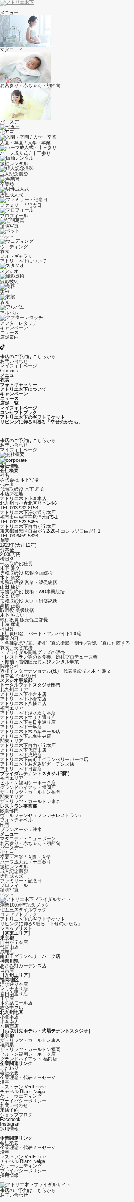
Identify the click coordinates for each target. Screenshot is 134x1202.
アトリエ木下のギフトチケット (32, 919)
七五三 (7, 852)
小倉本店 (9, 1017)
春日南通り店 (14, 993)
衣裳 (4, 251)
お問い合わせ (14, 1105)
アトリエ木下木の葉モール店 (30, 731)
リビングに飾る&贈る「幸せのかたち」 (41, 923)
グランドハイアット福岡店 (28, 787)
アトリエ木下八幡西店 (23, 703)
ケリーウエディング (21, 1096)
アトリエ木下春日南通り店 (28, 722)
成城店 (7, 951)
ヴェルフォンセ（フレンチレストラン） (42, 815)
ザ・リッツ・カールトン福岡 (30, 792)
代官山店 (9, 947)
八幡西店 (9, 1026)
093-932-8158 (24, 507)
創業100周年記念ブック (24, 905)
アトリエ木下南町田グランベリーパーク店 (44, 759)
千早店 (7, 998)
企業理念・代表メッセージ (28, 1077)
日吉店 (7, 970)
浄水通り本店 (14, 984)
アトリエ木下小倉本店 (23, 694)
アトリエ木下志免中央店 (25, 736)
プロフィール (14, 885)
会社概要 (9, 1072)
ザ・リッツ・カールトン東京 (30, 801)
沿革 (4, 1082)
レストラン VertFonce (23, 1086)
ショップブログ (16, 1114)
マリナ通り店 (14, 989)
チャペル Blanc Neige (22, 1091)
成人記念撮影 (14, 871)
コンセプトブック (18, 914)
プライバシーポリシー (23, 1100)
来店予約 (9, 1110)
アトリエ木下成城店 (21, 754)
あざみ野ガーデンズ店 (23, 965)
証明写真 (9, 890)
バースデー (11, 848)
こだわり (9, 1068)
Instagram (10, 1124)
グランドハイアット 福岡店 (28, 1058)
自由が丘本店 (14, 942)
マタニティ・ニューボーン (28, 838)
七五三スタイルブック (23, 909)
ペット (7, 894)
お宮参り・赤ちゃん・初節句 (30, 843)
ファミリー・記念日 (21, 880)
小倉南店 (9, 1021)
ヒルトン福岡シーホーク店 (28, 782)
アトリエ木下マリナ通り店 (28, 717)
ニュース (9, 332)
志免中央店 (11, 1007)
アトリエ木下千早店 (21, 727)
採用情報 (9, 1128)
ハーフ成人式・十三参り (25, 862)
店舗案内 (9, 337)
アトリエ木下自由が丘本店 (28, 745)
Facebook (10, 1119)
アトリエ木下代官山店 (23, 750)
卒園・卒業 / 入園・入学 (25, 857)
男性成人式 (11, 876)
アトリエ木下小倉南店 (23, 699)
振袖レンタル (14, 866)
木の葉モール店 (16, 1003)
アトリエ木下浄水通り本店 (28, 713)
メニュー (9, 12)
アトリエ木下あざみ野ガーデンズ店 (37, 764)
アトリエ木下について (23, 260)
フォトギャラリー (18, 256)
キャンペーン (14, 328)
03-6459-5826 (24, 535)
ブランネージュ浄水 (21, 829)
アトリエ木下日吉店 (21, 768)
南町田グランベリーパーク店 (30, 956)
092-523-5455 (24, 521)
